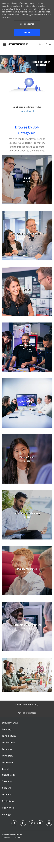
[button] (41, 44)
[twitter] (32, 823)
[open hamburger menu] (4, 44)
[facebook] (14, 823)
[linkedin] (23, 823)
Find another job (27, 111)
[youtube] (49, 823)
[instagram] (40, 823)
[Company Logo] (22, 44)
